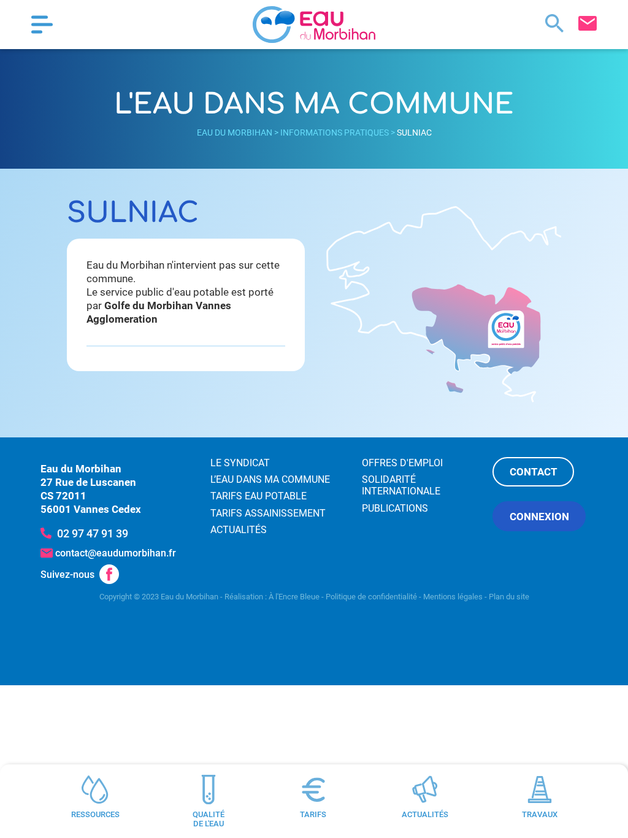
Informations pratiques (334, 132)
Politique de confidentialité (371, 596)
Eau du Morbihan (234, 132)
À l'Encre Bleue (294, 596)
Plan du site (509, 596)
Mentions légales (453, 596)
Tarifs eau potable (258, 496)
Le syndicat (240, 463)
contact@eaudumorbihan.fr (115, 553)
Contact (533, 472)
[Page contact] (587, 23)
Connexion (539, 516)
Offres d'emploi (402, 463)
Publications (395, 508)
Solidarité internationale (401, 485)
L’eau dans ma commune (270, 479)
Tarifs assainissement (268, 513)
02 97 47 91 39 (92, 533)
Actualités (238, 530)
